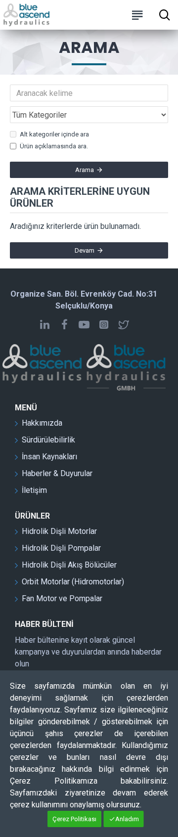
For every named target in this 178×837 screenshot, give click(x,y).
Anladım (127, 819)
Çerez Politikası (74, 819)
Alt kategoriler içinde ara (54, 134)
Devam (84, 250)
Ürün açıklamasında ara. (54, 146)
